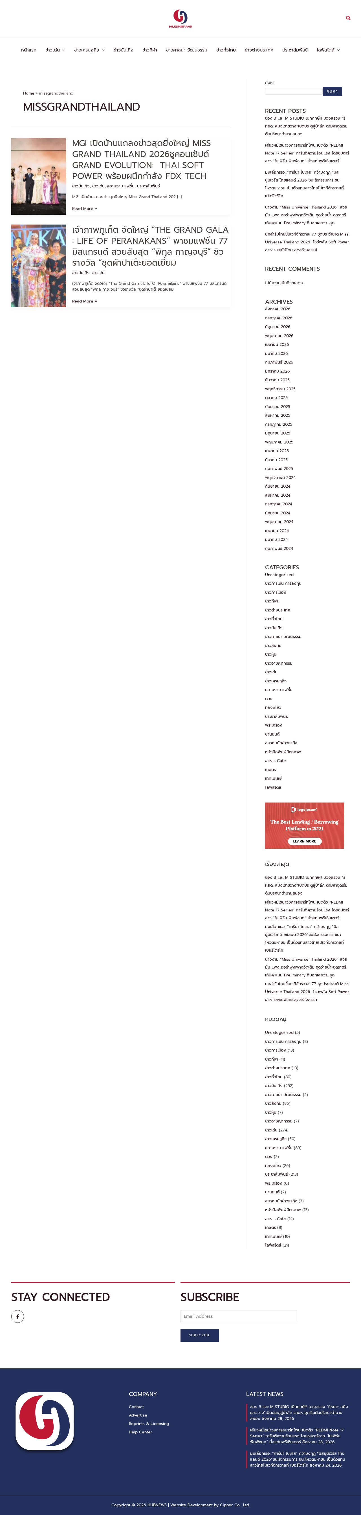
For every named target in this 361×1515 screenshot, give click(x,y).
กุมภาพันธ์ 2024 (279, 549)
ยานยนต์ (272, 734)
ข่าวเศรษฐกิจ (86, 50)
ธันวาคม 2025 (277, 380)
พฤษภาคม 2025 (279, 442)
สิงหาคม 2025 (277, 415)
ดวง (268, 699)
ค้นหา (269, 83)
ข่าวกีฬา (149, 50)
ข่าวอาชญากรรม (278, 663)
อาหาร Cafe (275, 761)
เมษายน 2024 (277, 531)
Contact (136, 1407)
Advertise (138, 1415)
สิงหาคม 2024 (277, 495)
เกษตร (270, 770)
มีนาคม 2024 (276, 540)
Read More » (84, 209)
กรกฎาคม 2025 (278, 424)
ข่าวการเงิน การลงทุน (283, 583)
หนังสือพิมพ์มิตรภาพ (283, 752)
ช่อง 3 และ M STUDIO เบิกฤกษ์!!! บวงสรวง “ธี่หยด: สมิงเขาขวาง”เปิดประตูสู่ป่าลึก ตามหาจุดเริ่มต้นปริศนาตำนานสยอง (306, 126)
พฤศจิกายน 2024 (280, 478)
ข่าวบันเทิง (123, 50)
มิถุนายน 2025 (277, 433)
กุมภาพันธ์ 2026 (279, 362)
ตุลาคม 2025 (276, 398)
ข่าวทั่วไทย (226, 50)
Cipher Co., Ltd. (235, 1505)
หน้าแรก (28, 50)
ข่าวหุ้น (270, 654)
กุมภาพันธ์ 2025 (279, 469)
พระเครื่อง (273, 725)
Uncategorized (279, 575)
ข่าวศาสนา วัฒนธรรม (186, 50)
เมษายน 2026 (277, 345)
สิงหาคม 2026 (277, 309)
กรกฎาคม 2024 (278, 504)
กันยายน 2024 (277, 486)
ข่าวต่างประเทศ (259, 50)
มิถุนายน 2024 (277, 513)
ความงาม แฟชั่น (121, 186)
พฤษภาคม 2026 (279, 336)
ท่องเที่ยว (273, 708)
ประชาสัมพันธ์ (295, 50)
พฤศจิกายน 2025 (280, 389)
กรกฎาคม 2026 (278, 318)
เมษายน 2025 (277, 451)
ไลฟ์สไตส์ (325, 50)
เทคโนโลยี (273, 778)
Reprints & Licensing (149, 1424)
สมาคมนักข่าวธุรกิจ (281, 743)
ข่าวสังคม (273, 646)
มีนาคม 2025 (276, 460)
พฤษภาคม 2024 (279, 522)
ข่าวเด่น (52, 50)
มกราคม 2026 (277, 371)
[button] (348, 19)
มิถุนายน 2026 (277, 327)
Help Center (140, 1432)
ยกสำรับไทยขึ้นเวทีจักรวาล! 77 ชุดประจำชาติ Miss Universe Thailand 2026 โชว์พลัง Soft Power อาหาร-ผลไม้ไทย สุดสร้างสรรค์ (307, 242)
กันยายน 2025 (277, 407)
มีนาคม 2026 (276, 354)
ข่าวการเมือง (275, 592)
